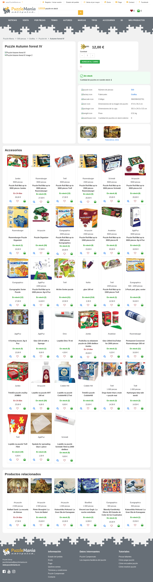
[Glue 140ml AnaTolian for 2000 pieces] (105, 356)
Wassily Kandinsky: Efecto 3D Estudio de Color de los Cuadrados (112, 512)
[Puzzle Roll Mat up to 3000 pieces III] (105, 253)
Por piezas (39, 20)
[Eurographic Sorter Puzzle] (11, 305)
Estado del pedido (72, 2)
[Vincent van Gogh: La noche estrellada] (81, 525)
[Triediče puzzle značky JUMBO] (11, 408)
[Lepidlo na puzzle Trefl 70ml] (11, 460)
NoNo (88, 282)
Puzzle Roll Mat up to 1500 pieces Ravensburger (88, 188)
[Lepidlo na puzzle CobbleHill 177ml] (58, 408)
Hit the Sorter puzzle (64, 289)
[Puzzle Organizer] (34, 253)
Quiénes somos (54, 567)
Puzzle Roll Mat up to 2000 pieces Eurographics (65, 240)
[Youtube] (8, 572)
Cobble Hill (64, 386)
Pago (120, 2)
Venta (26, 20)
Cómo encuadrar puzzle (128, 563)
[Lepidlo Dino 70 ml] (58, 356)
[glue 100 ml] (81, 305)
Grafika (32, 39)
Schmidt (112, 179)
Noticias (12, 20)
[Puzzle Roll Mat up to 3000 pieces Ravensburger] (34, 202)
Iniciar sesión (57, 2)
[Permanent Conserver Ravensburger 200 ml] (128, 356)
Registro (48, 2)
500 (132, 90)
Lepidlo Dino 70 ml (65, 341)
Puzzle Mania (8, 39)
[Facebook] (4, 572)
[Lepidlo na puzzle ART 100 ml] (34, 408)
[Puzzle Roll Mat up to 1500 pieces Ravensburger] (81, 202)
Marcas (82, 20)
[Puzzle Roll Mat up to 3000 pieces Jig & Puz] (128, 253)
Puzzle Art (43, 39)
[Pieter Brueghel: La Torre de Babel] (34, 525)
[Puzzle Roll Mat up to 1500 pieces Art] (81, 253)
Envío (109, 2)
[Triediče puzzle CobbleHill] (81, 408)
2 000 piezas (18, 506)
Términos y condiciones (57, 570)
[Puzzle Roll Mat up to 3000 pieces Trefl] (58, 201)
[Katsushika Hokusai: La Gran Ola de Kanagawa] (58, 525)
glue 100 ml (88, 289)
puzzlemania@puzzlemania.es (15, 562)
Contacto (51, 577)
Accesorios (109, 20)
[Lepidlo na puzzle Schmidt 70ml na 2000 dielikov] (58, 460)
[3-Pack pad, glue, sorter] (128, 305)
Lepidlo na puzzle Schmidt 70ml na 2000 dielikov (64, 446)
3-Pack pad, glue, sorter (135, 289)
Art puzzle (135, 179)
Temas (54, 20)
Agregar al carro (90, 62)
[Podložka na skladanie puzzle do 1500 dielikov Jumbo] (81, 357)
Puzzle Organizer (41, 237)
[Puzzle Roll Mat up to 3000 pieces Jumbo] (11, 201)
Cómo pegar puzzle (126, 560)
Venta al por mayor (93, 2)
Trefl (65, 179)
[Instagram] (13, 572)
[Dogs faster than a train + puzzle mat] (105, 408)
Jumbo (17, 179)
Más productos (137, 20)
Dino (65, 334)
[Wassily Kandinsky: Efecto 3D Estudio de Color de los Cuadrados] (105, 526)
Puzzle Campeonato (56, 573)
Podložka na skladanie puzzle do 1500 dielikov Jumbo (88, 343)
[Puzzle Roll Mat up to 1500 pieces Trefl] (105, 305)
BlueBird (88, 503)
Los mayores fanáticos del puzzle (93, 560)
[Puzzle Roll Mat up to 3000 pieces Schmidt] (105, 201)
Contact (131, 2)
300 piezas (111, 506)
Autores (67, 20)
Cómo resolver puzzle (127, 567)
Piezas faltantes (125, 557)
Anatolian (112, 230)
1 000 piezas (112, 389)
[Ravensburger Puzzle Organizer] (11, 253)
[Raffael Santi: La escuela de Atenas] (11, 525)
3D (122, 20)
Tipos (94, 20)
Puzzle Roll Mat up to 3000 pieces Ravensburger (41, 188)
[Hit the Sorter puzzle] (58, 305)
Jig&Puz (135, 230)
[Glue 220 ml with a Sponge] (34, 356)
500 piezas (21, 39)
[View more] (17, 167)
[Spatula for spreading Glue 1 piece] (34, 460)
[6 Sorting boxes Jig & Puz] (11, 356)
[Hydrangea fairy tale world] (128, 408)
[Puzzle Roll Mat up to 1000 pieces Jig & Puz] (34, 305)
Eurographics (64, 230)
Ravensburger (41, 179)
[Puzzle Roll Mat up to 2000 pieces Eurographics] (58, 254)
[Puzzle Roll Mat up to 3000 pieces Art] (128, 201)
